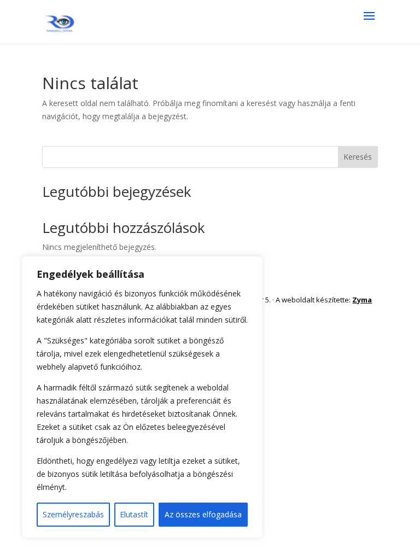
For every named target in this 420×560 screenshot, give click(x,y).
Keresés (357, 156)
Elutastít (134, 514)
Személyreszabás (73, 514)
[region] (142, 397)
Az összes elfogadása (203, 514)
